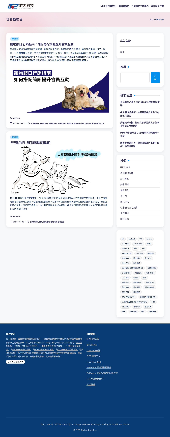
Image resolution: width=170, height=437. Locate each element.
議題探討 (124, 213)
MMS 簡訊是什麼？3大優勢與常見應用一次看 (139, 134)
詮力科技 (148, 307)
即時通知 (125, 258)
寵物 (40, 222)
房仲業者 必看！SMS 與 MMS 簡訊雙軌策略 (140, 104)
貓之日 (101, 123)
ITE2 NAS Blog (93, 361)
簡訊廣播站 (137, 282)
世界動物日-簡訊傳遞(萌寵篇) (30, 143)
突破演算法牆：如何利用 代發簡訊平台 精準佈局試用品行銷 (139, 124)
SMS (143, 249)
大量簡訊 (138, 273)
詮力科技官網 (92, 339)
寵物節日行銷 (79, 123)
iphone (149, 239)
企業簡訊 (139, 253)
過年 (143, 311)
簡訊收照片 (150, 282)
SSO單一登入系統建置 (67, 349)
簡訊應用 (46, 222)
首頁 (151, 19)
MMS (149, 244)
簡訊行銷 (95, 123)
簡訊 (144, 278)
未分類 (123, 196)
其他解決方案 (126, 173)
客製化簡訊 (150, 273)
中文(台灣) (125, 40)
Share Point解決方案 (43, 349)
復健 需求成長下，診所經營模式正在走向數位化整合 (139, 114)
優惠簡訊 (150, 253)
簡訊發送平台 (149, 287)
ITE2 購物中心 (93, 356)
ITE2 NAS (125, 167)
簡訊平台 (125, 282)
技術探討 (124, 184)
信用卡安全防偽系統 (21, 349)
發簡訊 (135, 278)
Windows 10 (127, 253)
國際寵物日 (53, 123)
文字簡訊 (125, 278)
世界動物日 (35, 123)
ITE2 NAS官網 (93, 350)
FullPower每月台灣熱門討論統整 (102, 373)
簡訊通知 (61, 222)
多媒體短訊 (152, 268)
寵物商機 (70, 123)
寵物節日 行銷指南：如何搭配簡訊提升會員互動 (42, 44)
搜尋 (123, 67)
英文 (122, 52)
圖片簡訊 (136, 263)
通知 (123, 311)
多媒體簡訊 (126, 273)
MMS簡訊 (125, 249)
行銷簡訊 (136, 307)
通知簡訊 (133, 311)
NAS (135, 249)
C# (140, 239)
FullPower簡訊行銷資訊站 (98, 367)
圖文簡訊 (148, 258)
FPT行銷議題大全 (94, 378)
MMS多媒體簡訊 (30, 346)
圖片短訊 (125, 263)
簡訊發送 (136, 287)
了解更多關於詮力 (15, 362)
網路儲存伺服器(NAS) (148, 297)
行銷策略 (125, 307)
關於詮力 (124, 219)
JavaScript (138, 244)
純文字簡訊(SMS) (128, 297)
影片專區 (124, 178)
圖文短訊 (136, 258)
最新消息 (124, 190)
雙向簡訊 (152, 311)
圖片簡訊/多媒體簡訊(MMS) (132, 268)
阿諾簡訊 (90, 384)
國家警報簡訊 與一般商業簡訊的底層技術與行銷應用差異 (139, 145)
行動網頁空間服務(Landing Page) (134, 302)
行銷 (153, 302)
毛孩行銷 (88, 123)
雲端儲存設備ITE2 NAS (52, 346)
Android (132, 239)
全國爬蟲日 (44, 123)
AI (123, 239)
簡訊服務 (15, 39)
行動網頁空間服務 (128, 207)
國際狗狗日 (62, 123)
